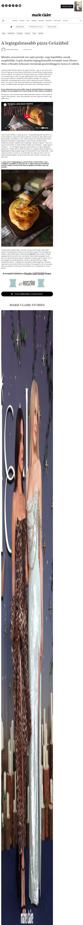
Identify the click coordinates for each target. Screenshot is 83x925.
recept (41, 33)
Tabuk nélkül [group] (51, 26)
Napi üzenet (57, 20)
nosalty (27, 33)
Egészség (49, 20)
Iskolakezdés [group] (20, 26)
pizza (34, 33)
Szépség (34, 20)
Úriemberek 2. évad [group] (35, 26)
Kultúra (65, 20)
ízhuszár (19, 33)
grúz (3, 33)
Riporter (41, 20)
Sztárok (22, 20)
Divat (28, 20)
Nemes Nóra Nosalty (13, 49)
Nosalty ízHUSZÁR (34, 273)
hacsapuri (11, 33)
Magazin (15, 20)
